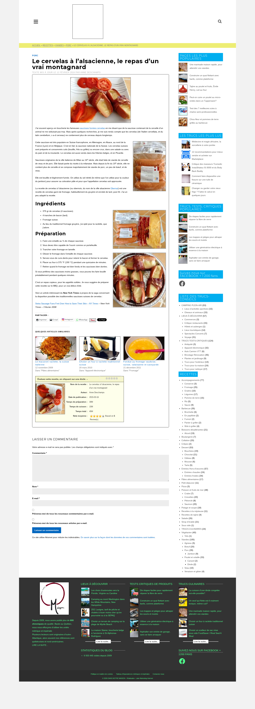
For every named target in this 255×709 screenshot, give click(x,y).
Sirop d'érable (188, 522)
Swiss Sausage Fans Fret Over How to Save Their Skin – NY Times (66, 303)
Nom (35, 486)
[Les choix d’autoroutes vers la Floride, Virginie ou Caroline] (85, 591)
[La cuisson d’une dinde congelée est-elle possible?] (183, 591)
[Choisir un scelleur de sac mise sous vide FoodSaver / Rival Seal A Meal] (183, 633)
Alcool (187, 433)
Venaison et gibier (192, 571)
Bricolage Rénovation (194, 355)
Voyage (187, 337)
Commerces (190, 319)
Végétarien (187, 532)
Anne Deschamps (90, 72)
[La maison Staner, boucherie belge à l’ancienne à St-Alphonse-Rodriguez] (85, 633)
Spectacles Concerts (194, 333)
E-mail (36, 498)
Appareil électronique (194, 348)
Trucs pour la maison (194, 365)
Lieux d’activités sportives (196, 309)
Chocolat (188, 454)
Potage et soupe (189, 507)
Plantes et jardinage (193, 358)
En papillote (189, 415)
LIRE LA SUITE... (40, 645)
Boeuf (187, 546)
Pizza (184, 486)
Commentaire (39, 453)
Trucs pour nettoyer (193, 369)
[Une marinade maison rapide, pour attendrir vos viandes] (183, 612)
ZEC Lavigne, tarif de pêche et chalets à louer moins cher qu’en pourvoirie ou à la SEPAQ (106, 612)
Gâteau (187, 458)
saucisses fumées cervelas (92, 128)
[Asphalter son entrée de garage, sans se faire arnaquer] (183, 259)
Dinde (190, 564)
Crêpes (185, 444)
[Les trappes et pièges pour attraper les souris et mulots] (183, 238)
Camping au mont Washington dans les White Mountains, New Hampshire (108, 602)
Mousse (188, 461)
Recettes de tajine (190, 515)
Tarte (186, 465)
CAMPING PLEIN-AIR (192, 305)
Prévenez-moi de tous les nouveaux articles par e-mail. (59, 523)
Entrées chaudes (192, 472)
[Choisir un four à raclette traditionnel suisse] (99, 348)
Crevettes (188, 497)
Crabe (187, 493)
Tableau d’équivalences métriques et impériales (133, 674)
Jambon (191, 554)
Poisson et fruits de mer (193, 490)
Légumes (188, 394)
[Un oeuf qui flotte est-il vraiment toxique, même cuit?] (183, 602)
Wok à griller (190, 426)
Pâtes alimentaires (190, 479)
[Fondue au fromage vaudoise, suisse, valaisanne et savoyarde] (144, 348)
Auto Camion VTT (192, 351)
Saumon (188, 504)
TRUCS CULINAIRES (191, 529)
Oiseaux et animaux (193, 312)
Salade (185, 518)
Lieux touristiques (192, 330)
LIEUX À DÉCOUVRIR (192, 316)
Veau (186, 568)
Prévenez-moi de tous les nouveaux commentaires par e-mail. (63, 514)
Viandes (185, 539)
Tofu (186, 536)
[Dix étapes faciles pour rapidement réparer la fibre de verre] (183, 217)
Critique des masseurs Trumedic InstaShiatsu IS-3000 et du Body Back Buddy (207, 167)
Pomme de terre (192, 398)
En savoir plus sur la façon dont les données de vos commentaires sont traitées (118, 537)
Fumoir (187, 419)
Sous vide (186, 525)
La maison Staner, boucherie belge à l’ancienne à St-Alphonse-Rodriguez (107, 633)
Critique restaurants (193, 323)
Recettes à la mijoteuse (192, 511)
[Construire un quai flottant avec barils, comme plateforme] (183, 228)
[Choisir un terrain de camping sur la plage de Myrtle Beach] (85, 622)
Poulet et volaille (192, 557)
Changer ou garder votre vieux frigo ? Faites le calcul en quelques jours (206, 191)
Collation (186, 440)
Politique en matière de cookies (102, 674)
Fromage (188, 387)
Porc (35, 55)
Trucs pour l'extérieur (194, 362)
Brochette (188, 412)
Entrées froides (191, 476)
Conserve (188, 383)
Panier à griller (191, 422)
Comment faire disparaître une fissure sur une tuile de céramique (206, 179)
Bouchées (189, 451)
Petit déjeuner (188, 483)
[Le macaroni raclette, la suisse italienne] (55, 348)
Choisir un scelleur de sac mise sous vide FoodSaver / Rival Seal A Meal (205, 633)
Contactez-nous (158, 674)
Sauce (187, 405)
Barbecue (186, 408)
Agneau (188, 543)
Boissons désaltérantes (192, 430)
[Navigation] (36, 21)
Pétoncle (188, 500)
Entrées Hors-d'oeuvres (193, 469)
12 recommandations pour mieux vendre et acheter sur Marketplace (207, 155)
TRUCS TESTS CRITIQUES (195, 341)
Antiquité (188, 344)
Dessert (185, 447)
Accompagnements (191, 380)
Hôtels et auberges (193, 326)
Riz (185, 401)
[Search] (219, 21)
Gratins (187, 391)
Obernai (114, 188)
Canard (190, 561)
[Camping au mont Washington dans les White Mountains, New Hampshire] (85, 602)
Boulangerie (187, 437)
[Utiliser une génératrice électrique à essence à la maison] (183, 248)
